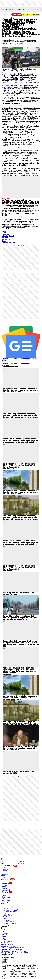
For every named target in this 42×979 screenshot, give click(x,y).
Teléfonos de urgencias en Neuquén (14, 952)
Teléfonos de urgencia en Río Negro (14, 951)
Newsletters (7, 879)
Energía (3, 872)
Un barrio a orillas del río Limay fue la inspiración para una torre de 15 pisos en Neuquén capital (20, 390)
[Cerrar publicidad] (2, 859)
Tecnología (6, 900)
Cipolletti (4, 935)
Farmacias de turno (8, 946)
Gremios (5, 869)
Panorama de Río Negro (10, 908)
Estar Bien (6, 892)
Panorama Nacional (9, 912)
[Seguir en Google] (2, 72)
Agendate (6, 883)
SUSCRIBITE (31, 15)
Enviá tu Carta (7, 915)
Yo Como (5, 902)
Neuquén (17, 10)
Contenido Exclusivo (8, 921)
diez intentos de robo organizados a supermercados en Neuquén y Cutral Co (20, 87)
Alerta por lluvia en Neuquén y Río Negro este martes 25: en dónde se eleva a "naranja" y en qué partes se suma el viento (19, 670)
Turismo (4, 876)
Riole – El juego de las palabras (12, 948)
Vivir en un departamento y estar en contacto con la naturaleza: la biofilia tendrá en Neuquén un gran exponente (20, 415)
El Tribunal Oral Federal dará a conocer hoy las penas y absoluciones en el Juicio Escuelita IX (20, 465)
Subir (4, 961)
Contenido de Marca (8, 923)
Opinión (3, 904)
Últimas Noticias (9, 866)
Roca (24, 10)
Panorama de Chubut (9, 910)
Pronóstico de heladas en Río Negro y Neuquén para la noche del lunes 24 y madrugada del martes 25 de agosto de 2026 (21, 643)
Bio (3, 899)
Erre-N (4, 888)
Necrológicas (5, 943)
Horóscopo (6, 897)
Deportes (4, 885)
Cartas (4, 913)
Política (3, 867)
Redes (3, 881)
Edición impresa (7, 925)
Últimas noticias (7, 10)
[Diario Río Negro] (5, 14)
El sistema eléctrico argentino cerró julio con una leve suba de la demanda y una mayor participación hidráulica (20, 440)
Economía (4, 874)
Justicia (4, 871)
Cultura (3, 887)
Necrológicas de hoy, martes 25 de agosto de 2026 (18, 593)
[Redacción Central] (2, 38)
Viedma (3, 936)
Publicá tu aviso (6, 941)
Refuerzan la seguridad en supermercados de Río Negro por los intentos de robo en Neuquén (20, 202)
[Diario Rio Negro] (2, 963)
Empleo (3, 939)
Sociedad (5, 18)
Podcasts (4, 918)
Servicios (4, 877)
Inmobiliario (5, 920)
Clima (4, 895)
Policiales (12, 18)
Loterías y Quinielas (8, 944)
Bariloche (31, 10)
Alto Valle (4, 930)
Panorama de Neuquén (10, 907)
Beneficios (4, 956)
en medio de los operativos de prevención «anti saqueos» (17, 81)
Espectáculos (6, 890)
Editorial (5, 905)
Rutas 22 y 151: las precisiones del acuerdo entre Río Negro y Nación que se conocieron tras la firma (20, 617)
